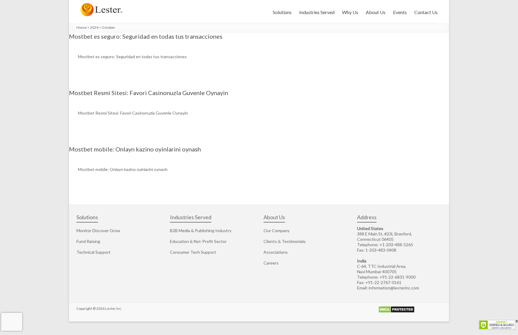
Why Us (350, 12)
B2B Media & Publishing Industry (200, 230)
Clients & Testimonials (284, 241)
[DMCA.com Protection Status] (396, 308)
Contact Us (426, 12)
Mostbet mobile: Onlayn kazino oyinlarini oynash (135, 149)
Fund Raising (88, 241)
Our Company (276, 230)
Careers (270, 262)
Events (400, 12)
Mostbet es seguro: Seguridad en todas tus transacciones (145, 36)
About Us (376, 12)
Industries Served (317, 12)
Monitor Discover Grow (98, 230)
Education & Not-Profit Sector (198, 241)
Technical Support (93, 252)
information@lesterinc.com (394, 287)
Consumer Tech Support (193, 252)
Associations (275, 252)
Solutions (282, 12)
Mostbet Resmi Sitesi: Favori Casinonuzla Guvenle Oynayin (148, 92)
